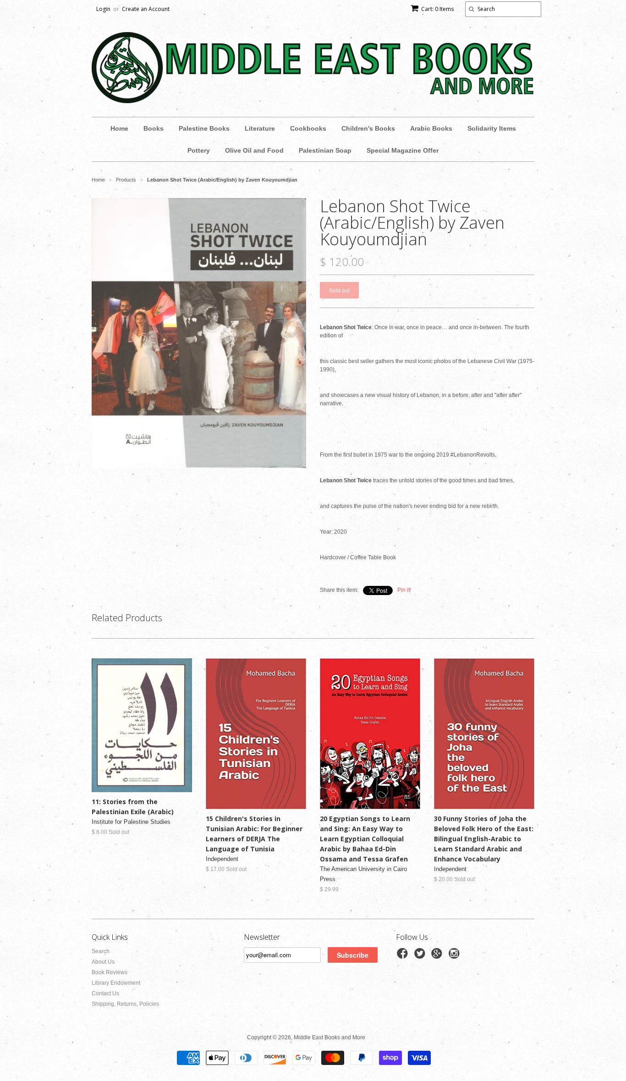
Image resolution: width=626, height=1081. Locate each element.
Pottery (198, 150)
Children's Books (368, 128)
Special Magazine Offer (403, 150)
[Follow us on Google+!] (438, 956)
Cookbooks (308, 128)
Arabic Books (431, 128)
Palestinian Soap (325, 150)
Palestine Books (204, 128)
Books (153, 128)
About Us (103, 962)
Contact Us (105, 993)
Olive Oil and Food (254, 150)
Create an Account (146, 9)
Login (103, 9)
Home (119, 128)
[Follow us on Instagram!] (455, 956)
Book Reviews (109, 972)
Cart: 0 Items (437, 9)
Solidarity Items (491, 128)
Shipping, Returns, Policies (125, 1004)
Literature (260, 128)
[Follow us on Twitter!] (421, 956)
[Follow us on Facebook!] (404, 956)
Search (101, 951)
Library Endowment (116, 983)
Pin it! (404, 590)
